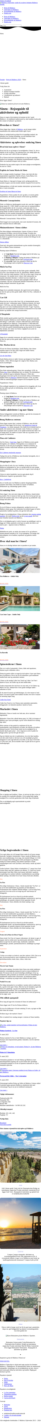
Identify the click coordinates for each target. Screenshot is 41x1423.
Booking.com (15, 256)
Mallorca (20, 129)
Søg (1, 25)
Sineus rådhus (4, 242)
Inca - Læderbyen (5, 479)
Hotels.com (7, 13)
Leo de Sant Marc (5, 355)
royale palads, (28, 516)
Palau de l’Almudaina (7, 1052)
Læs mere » (3, 1045)
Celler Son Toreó (5, 700)
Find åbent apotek (5, 1124)
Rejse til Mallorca (9, 8)
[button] (20, 1002)
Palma (2, 528)
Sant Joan (13, 442)
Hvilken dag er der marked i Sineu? (11, 1014)
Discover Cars (28, 263)
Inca (5, 372)
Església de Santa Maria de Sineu (10, 191)
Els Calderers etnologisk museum (10, 452)
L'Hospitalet (4, 334)
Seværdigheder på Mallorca (12, 11)
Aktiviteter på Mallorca (11, 9)
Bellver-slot (15, 516)
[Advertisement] (20, 56)
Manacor (14, 377)
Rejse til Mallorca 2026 (13, 79)
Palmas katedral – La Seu (8, 1030)
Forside (2, 79)
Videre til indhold (5, 1)
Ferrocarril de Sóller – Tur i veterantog (13, 1076)
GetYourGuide (28, 259)
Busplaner (3, 1123)
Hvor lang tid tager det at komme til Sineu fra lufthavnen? (18, 1002)
